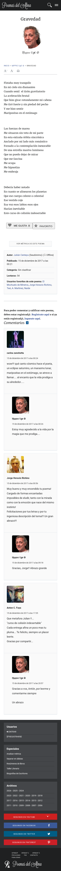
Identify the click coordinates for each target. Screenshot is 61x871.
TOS (25, 855)
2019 (34, 796)
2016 (15, 800)
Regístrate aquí (40, 314)
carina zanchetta (15, 353)
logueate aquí (32, 318)
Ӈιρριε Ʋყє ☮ (18, 66)
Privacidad (16, 855)
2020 (27, 796)
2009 (21, 805)
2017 (9, 800)
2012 (40, 800)
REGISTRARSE (15, 737)
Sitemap (15, 853)
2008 (27, 805)
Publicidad (16, 857)
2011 (9, 805)
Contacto (34, 855)
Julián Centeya (21, 255)
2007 (34, 805)
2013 (34, 800)
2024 (21, 791)
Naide (27, 288)
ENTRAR (12, 732)
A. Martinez (17, 288)
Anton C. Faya (14, 607)
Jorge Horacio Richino (40, 285)
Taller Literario (13, 769)
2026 (9, 791)
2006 (40, 805)
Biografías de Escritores (17, 773)
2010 (15, 805)
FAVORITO (45, 226)
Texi (9, 288)
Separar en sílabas (15, 759)
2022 (15, 796)
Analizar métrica (14, 754)
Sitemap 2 (25, 853)
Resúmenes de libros (16, 764)
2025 (15, 791)
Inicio (6, 66)
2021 (21, 796)
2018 (40, 796)
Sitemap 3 (36, 853)
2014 (27, 800)
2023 (9, 796)
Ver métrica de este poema (30, 244)
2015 (21, 800)
